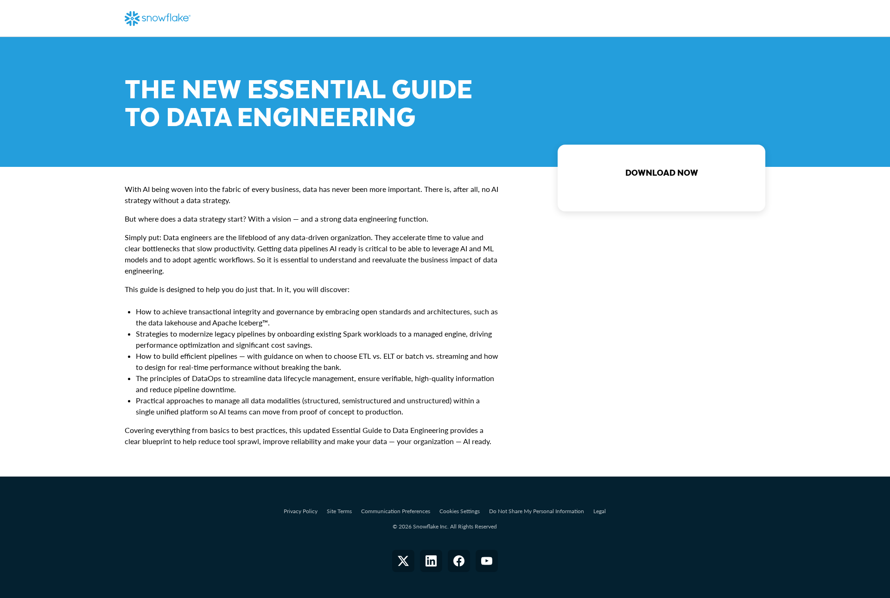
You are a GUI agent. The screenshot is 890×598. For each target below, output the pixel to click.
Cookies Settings (459, 511)
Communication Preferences (395, 511)
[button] (403, 561)
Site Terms (339, 511)
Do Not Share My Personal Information (536, 511)
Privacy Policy (301, 511)
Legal (599, 511)
